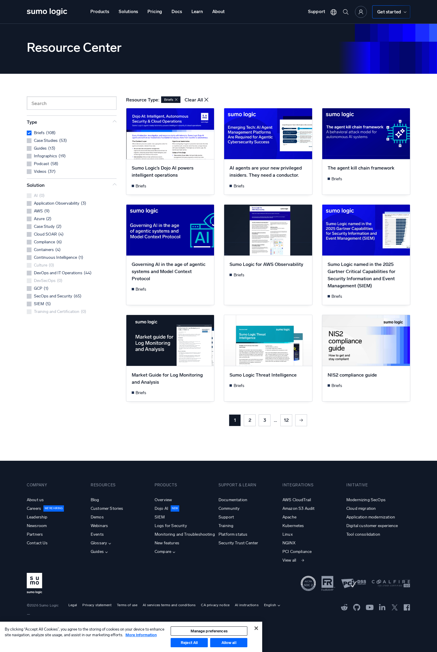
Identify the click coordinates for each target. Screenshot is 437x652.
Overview (163, 499)
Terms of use (127, 605)
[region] (131, 637)
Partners (35, 534)
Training (225, 525)
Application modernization (370, 517)
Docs (177, 11)
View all (289, 560)
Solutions (128, 11)
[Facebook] (407, 607)
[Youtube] (370, 606)
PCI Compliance (297, 551)
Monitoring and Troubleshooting (185, 534)
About (218, 11)
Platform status (232, 534)
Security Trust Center (238, 543)
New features (167, 543)
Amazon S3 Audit (298, 508)
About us (35, 499)
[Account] (361, 12)
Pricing (154, 11)
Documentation (232, 499)
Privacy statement (96, 605)
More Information (141, 635)
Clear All (194, 100)
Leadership (37, 517)
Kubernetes (293, 525)
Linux (287, 534)
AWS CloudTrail (296, 499)
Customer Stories (107, 508)
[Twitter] (394, 606)
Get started (389, 12)
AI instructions (246, 605)
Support (316, 11)
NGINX (288, 543)
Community (229, 508)
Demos (97, 517)
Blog (95, 499)
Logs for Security (171, 525)
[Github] (344, 606)
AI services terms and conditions (169, 605)
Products (99, 11)
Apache (289, 517)
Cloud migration (361, 508)
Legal (72, 605)
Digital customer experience (372, 525)
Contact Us (37, 543)
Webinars (99, 525)
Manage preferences (209, 631)
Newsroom (37, 525)
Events (97, 534)
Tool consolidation (363, 534)
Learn (197, 11)
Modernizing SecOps (366, 499)
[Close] (256, 628)
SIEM (160, 517)
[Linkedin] (382, 606)
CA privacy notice (215, 605)
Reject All (189, 642)
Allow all (228, 642)
